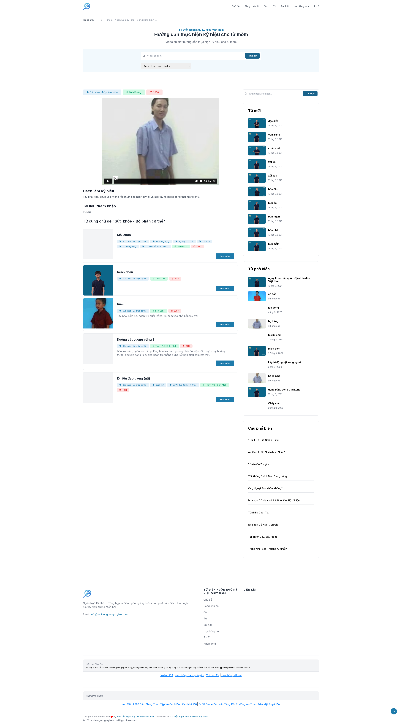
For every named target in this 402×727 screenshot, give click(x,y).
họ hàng (273, 321)
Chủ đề (235, 6)
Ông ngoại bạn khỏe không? (265, 488)
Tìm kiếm (252, 55)
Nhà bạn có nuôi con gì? (263, 524)
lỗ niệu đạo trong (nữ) (133, 378)
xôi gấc (272, 175)
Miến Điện (274, 348)
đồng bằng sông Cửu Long (284, 389)
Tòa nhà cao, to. (258, 512)
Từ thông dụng (162, 241)
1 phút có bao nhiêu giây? (263, 440)
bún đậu (273, 189)
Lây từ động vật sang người (284, 362)
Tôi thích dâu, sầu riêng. (263, 536)
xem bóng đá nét (231, 675)
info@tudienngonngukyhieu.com (110, 614)
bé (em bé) (274, 375)
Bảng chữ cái (251, 6)
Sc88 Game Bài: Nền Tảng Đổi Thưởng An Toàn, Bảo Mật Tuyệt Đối (239, 704)
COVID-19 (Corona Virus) (157, 246)
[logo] (87, 592)
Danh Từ (159, 385)
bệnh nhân (125, 272)
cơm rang (274, 134)
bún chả (273, 230)
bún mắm (273, 243)
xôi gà (272, 161)
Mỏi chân (124, 235)
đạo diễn (273, 120)
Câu (266, 6)
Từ (274, 6)
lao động (273, 307)
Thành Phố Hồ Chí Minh (165, 346)
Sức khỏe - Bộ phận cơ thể (104, 92)
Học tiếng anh (301, 6)
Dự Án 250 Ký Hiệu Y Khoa (184, 385)
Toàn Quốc (182, 246)
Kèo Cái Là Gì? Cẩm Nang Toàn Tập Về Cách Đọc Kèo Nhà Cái (159, 704)
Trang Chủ (88, 20)
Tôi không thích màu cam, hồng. (268, 476)
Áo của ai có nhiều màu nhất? (266, 452)
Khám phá (210, 643)
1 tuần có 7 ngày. (258, 464)
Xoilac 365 (166, 675)
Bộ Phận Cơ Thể (186, 241)
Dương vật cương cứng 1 (135, 339)
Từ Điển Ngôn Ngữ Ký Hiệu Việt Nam (135, 716)
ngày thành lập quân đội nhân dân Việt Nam (289, 280)
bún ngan (274, 216)
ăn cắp (272, 294)
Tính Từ (206, 241)
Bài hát (285, 6)
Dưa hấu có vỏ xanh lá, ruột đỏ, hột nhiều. (274, 500)
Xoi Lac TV (212, 675)
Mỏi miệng (274, 334)
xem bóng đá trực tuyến (189, 675)
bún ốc (272, 202)
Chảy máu (274, 403)
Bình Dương (135, 92)
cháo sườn (274, 148)
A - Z (316, 6)
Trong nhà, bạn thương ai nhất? (267, 548)
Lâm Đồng (160, 311)
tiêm (120, 304)
